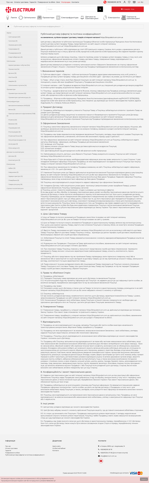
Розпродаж (65, 2)
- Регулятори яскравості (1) (16, 140)
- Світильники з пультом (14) (17, 85)
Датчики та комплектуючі (15, 152)
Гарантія (32, 2)
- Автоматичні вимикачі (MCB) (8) (18, 105)
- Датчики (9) (11, 156)
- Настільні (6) (12, 77)
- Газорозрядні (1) (13, 49)
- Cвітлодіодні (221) (13, 37)
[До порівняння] (134, 2)
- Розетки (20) (12, 120)
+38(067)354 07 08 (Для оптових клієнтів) (114, 453)
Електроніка (11, 164)
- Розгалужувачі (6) (14, 132)
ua (139, 2)
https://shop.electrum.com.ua (112, 37)
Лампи (9, 33)
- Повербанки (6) (13, 180)
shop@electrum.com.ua (108, 456)
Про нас (9, 2)
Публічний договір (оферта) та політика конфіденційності (25, 455)
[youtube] (101, 461)
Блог (58, 2)
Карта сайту (56, 446)
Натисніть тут (51, 480)
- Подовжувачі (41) (13, 128)
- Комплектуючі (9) (13, 160)
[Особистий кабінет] (124, 2)
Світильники (11, 61)
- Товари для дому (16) (14, 184)
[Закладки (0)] (129, 2)
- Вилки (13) (11, 109)
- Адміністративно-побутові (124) (18, 65)
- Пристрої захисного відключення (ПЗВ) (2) (21, 115)
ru (142, 2)
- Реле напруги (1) (13, 148)
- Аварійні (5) (11, 81)
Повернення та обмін (46, 2)
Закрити (144, 479)
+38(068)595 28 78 (114, 2)
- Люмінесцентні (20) (14, 45)
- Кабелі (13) (11, 168)
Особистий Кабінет (59, 448)
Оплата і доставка (21, 2)
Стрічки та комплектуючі (15, 188)
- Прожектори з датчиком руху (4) (19, 97)
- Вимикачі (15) (12, 124)
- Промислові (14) (13, 69)
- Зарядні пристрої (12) (15, 176)
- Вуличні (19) (11, 73)
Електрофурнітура (13, 101)
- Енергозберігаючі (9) (14, 57)
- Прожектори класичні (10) (16, 93)
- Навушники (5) (12, 172)
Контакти (75, 2)
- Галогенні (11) (12, 41)
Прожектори (11, 89)
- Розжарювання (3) (14, 53)
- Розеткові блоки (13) (14, 136)
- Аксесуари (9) (12, 144)
